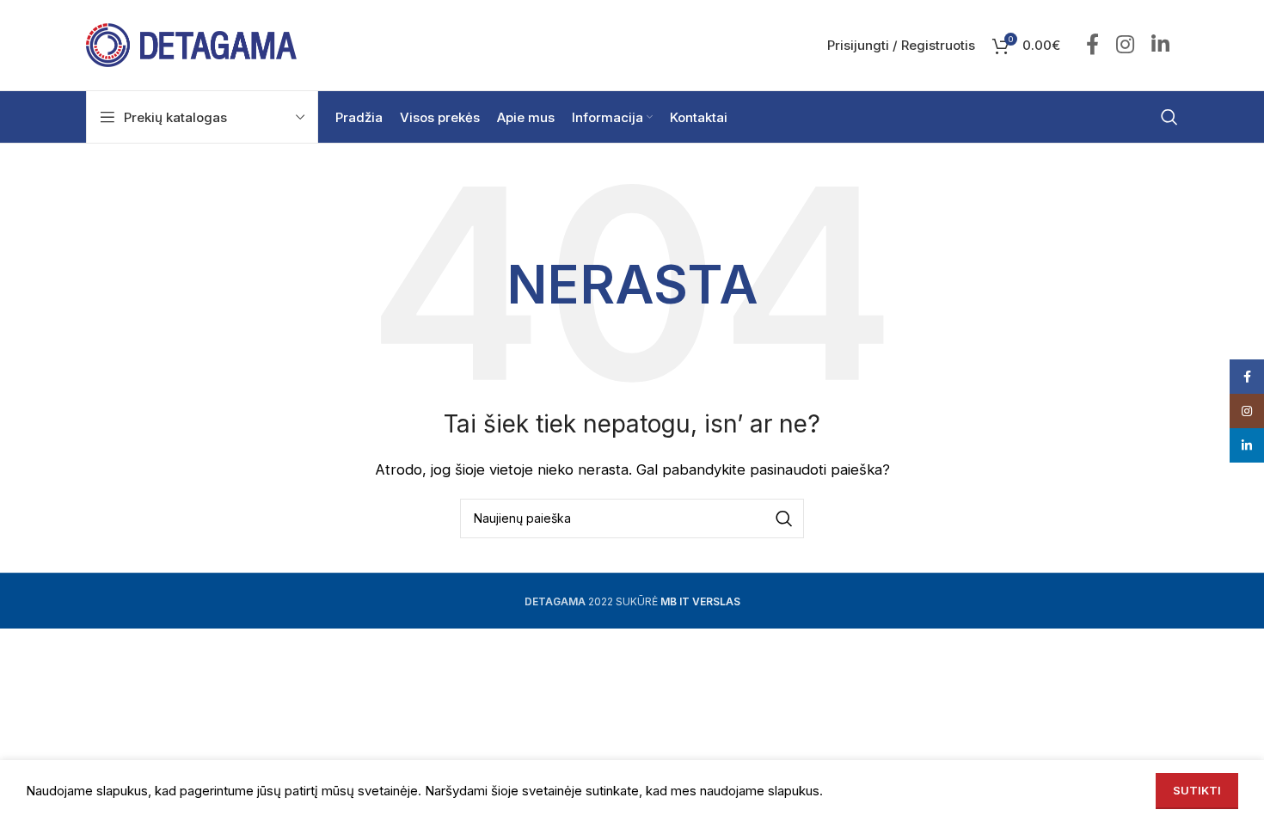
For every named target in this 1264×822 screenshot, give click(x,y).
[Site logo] (191, 44)
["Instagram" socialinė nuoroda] (1125, 45)
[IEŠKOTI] (784, 518)
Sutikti (1197, 790)
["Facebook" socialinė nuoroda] (1092, 45)
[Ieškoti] (1169, 117)
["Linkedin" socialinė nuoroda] (1160, 45)
